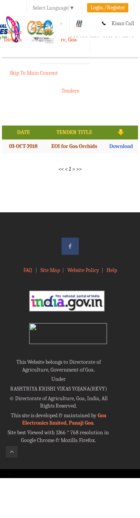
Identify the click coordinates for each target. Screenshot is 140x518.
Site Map (50, 270)
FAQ (28, 270)
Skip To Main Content (34, 73)
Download (121, 146)
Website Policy (83, 270)
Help (112, 270)
